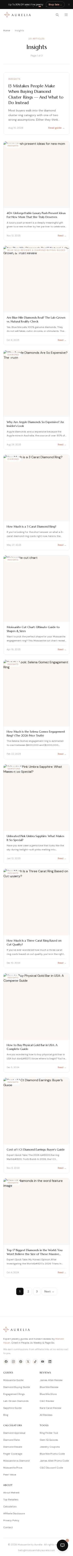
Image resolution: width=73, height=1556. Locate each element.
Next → (49, 1291)
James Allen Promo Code (54, 1460)
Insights (14, 78)
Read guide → (56, 127)
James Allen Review (51, 1380)
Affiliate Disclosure (14, 1513)
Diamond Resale (12, 1446)
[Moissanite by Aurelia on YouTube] (42, 1361)
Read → (62, 235)
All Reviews (46, 1415)
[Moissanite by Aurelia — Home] (17, 15)
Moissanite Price (12, 1467)
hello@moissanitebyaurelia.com (36, 1550)
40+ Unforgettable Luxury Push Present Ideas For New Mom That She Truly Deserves (36, 215)
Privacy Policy (11, 1520)
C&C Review (47, 1401)
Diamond (13, 354)
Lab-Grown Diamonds (16, 1401)
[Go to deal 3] (39, 6)
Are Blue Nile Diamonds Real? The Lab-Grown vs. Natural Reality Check (36, 319)
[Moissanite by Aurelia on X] (28, 1361)
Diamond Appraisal (14, 1433)
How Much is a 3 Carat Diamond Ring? (31, 526)
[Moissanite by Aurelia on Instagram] (13, 1361)
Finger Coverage (12, 1453)
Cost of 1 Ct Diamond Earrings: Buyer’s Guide (36, 1149)
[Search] (57, 14)
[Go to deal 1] (26, 6)
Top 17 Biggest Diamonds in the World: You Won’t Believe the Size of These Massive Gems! (34, 1254)
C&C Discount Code (51, 1467)
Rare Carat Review (50, 1408)
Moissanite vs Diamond (16, 1460)
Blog (5, 1415)
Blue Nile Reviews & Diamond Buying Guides (36, 250)
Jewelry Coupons (50, 1446)
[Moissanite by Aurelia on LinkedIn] (50, 1361)
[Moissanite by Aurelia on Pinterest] (21, 1361)
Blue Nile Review (49, 1387)
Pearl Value (9, 1474)
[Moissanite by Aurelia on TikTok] (35, 1361)
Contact (8, 1527)
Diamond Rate (11, 1439)
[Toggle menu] (66, 14)
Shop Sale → (55, 4)
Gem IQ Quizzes (49, 1439)
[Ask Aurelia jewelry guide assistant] (62, 1545)
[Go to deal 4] (46, 6)
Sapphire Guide (12, 1408)
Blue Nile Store (48, 1394)
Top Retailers (10, 1499)
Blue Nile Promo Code (52, 1453)
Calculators (10, 1506)
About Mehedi (11, 1492)
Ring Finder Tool (49, 1433)
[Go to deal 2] (33, 6)
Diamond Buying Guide (16, 1387)
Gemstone (14, 768)
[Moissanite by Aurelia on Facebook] (6, 1361)
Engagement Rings (14, 1394)
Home (6, 30)
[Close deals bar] (69, 4)
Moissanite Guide (13, 1380)
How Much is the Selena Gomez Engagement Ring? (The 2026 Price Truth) (36, 733)
